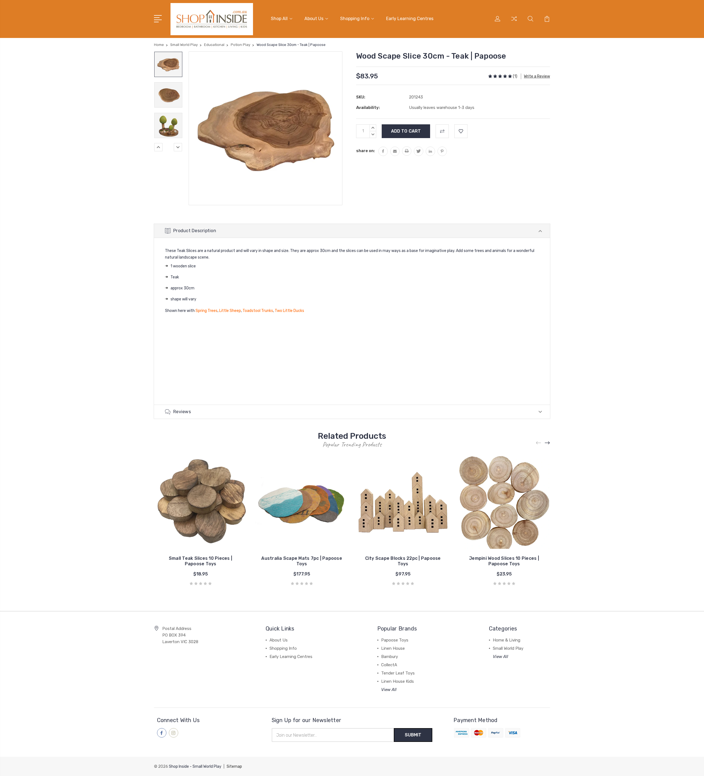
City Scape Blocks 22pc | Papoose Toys (403, 561)
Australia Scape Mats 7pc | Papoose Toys (301, 561)
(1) (515, 76)
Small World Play (508, 648)
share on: (365, 150)
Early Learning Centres (409, 18)
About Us (313, 18)
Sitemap (234, 766)
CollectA (389, 664)
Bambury (389, 656)
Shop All (279, 18)
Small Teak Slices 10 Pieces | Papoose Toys (200, 561)
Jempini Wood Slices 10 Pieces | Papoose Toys (504, 561)
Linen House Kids (397, 681)
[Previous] (158, 147)
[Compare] (514, 22)
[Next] (178, 147)
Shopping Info (354, 18)
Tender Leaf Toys (398, 673)
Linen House (393, 648)
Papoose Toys (394, 640)
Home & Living (506, 640)
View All (389, 689)
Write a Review (537, 76)
